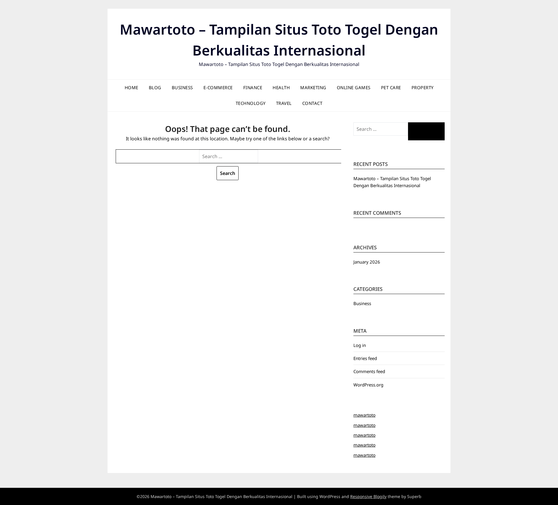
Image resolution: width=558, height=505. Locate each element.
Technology (251, 103)
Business (182, 87)
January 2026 (366, 262)
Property (423, 87)
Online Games (354, 87)
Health (281, 87)
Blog (155, 87)
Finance (252, 87)
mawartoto (364, 415)
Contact (312, 103)
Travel (284, 103)
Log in (359, 345)
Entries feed (365, 358)
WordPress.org (368, 385)
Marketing (313, 87)
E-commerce (218, 87)
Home (131, 87)
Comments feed (369, 371)
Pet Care (391, 87)
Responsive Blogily (368, 496)
